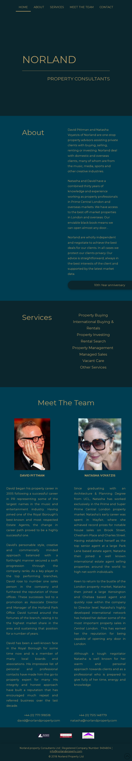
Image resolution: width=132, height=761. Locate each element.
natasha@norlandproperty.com (93, 720)
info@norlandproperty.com (66, 751)
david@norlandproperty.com (38, 720)
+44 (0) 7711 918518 (37, 715)
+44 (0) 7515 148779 (93, 715)
